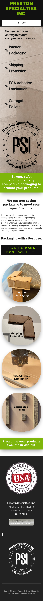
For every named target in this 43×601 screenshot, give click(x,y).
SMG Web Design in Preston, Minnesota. (21, 593)
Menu (23, 23)
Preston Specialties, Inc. (22, 8)
